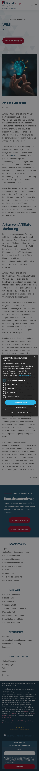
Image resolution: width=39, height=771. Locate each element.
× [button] (34, 357)
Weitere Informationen (25, 376)
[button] (19, 412)
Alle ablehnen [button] (20, 408)
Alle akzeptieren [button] (20, 402)
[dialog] (19, 386)
